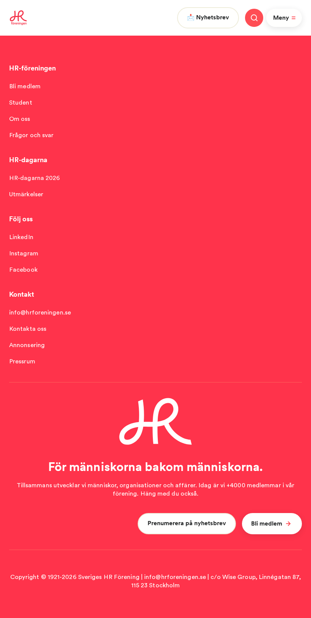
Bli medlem (25, 86)
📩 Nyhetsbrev (208, 17)
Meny (281, 17)
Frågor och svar (31, 135)
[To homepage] (18, 17)
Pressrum (22, 361)
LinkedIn (21, 237)
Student (20, 102)
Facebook (23, 269)
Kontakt (21, 294)
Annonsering (27, 345)
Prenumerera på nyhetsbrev (187, 523)
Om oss (19, 118)
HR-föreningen (32, 68)
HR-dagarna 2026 (34, 177)
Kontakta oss (27, 328)
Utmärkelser (26, 194)
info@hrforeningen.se (40, 312)
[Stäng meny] (254, 18)
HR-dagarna (28, 160)
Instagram (23, 253)
